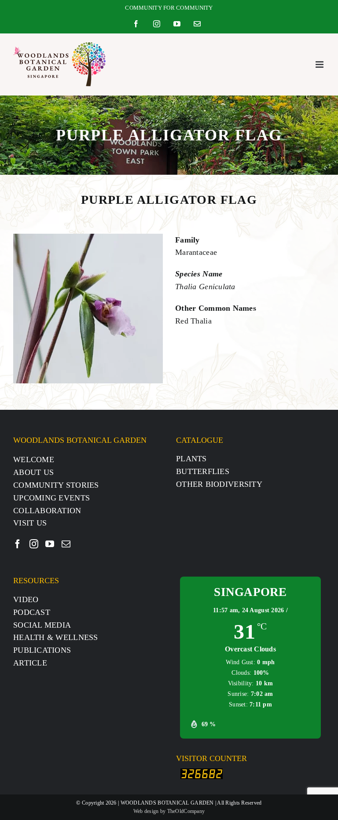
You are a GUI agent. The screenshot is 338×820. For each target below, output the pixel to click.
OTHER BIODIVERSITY (219, 484)
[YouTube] (49, 544)
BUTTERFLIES (202, 471)
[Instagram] (33, 544)
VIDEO (25, 599)
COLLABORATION (47, 510)
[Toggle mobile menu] (320, 64)
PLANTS (191, 458)
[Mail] (66, 544)
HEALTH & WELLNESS (55, 637)
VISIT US (30, 522)
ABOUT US (33, 472)
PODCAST (31, 612)
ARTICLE (30, 662)
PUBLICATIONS (42, 650)
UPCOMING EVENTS (51, 497)
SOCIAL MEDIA (42, 625)
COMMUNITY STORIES (56, 485)
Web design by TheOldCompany (169, 811)
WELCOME (33, 459)
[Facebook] (17, 544)
